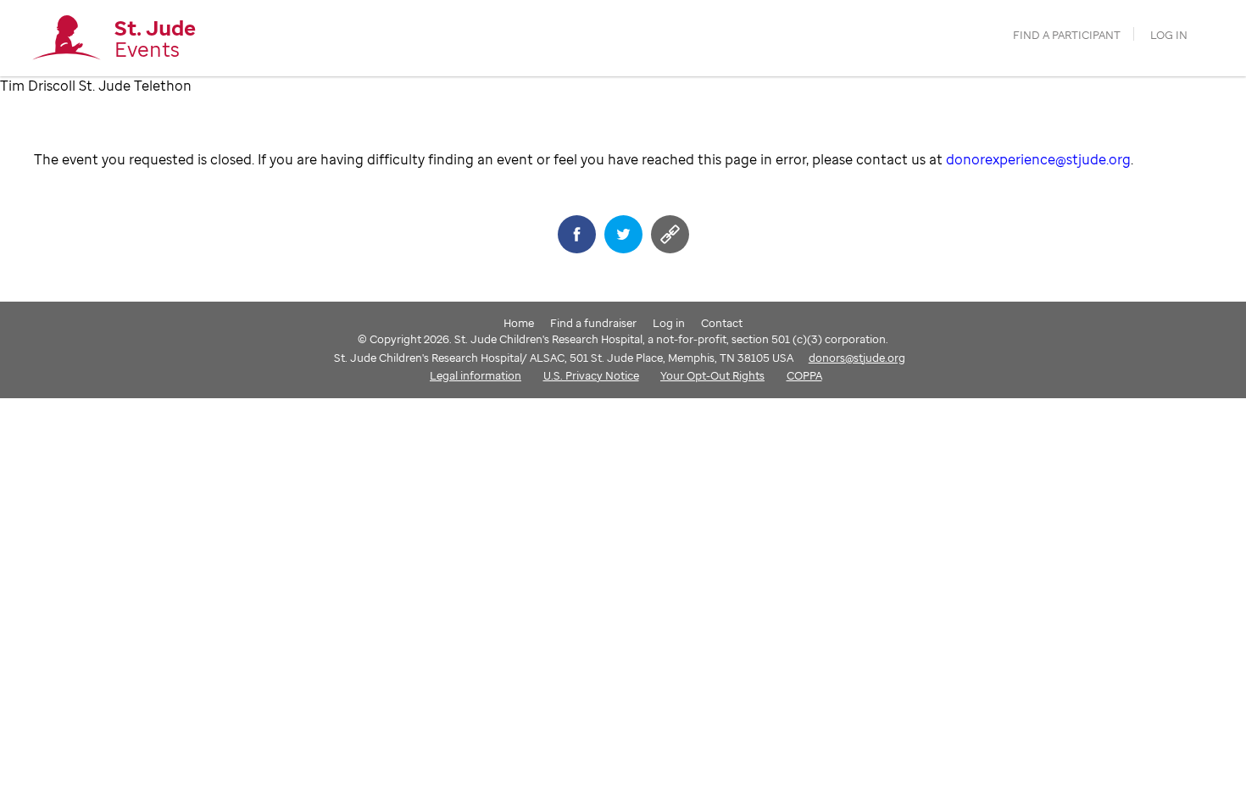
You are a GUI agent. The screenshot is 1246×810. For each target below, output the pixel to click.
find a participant (1067, 35)
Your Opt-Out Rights (712, 375)
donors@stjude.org (857, 357)
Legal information (475, 375)
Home (518, 322)
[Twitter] (623, 234)
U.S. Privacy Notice (591, 375)
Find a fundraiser (593, 322)
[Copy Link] (670, 234)
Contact (722, 322)
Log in (1169, 35)
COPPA (804, 375)
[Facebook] (577, 234)
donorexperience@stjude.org (1038, 159)
